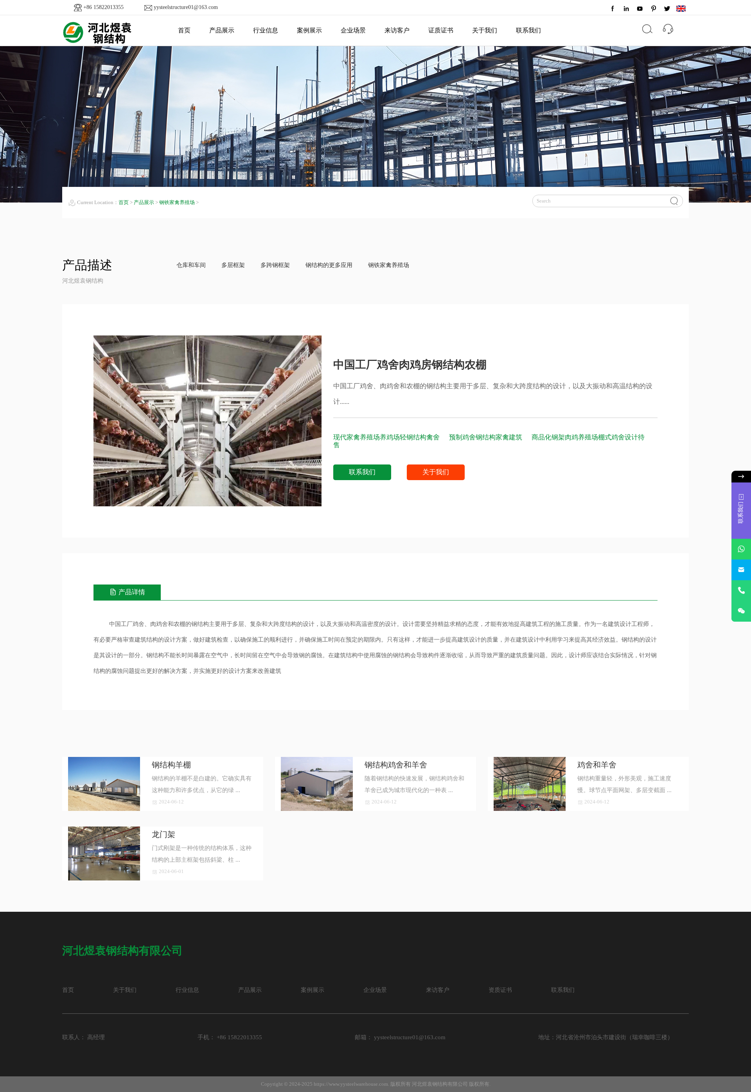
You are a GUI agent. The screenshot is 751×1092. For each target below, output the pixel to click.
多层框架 (233, 265)
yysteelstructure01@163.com (186, 7)
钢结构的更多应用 (328, 265)
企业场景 (353, 30)
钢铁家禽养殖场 (177, 202)
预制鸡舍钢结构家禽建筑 (486, 437)
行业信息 (265, 30)
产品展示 (221, 30)
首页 (184, 30)
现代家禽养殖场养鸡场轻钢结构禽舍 (387, 437)
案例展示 (309, 30)
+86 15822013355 (103, 7)
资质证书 (500, 990)
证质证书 (440, 30)
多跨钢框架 (275, 265)
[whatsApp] (741, 549)
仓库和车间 (191, 265)
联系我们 (528, 30)
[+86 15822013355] (741, 590)
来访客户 (397, 30)
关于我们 (484, 30)
